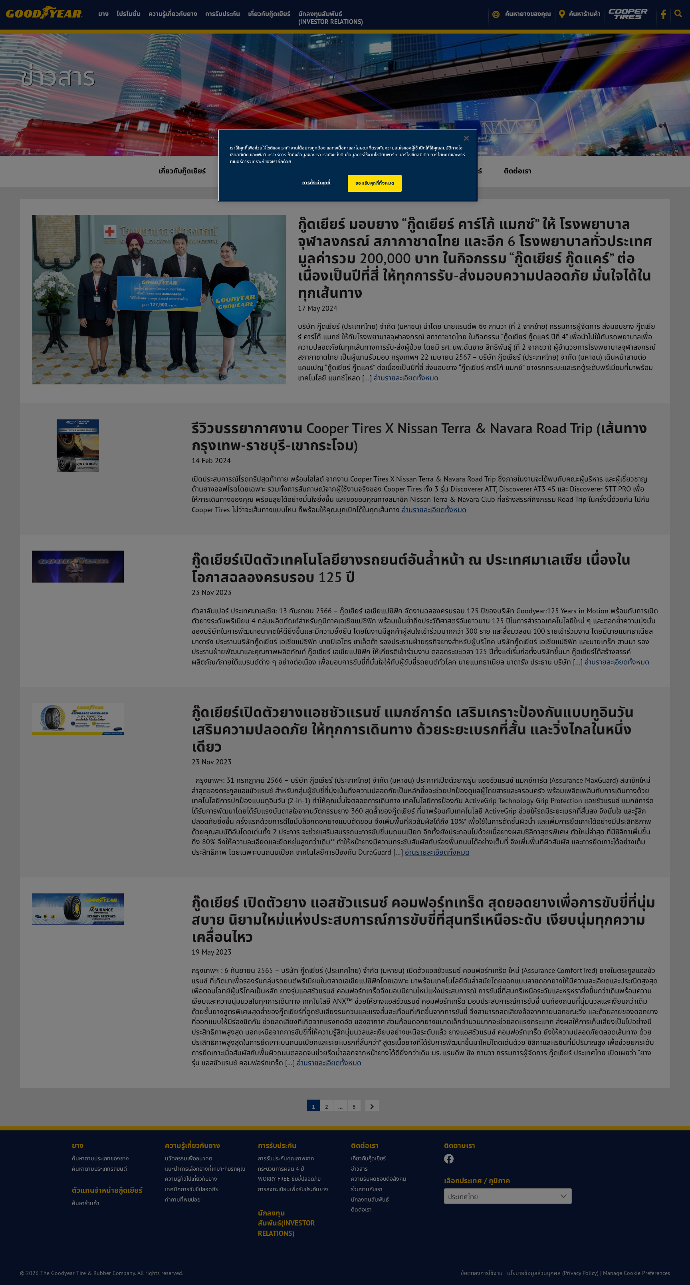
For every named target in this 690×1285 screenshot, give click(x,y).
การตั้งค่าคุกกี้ (316, 182)
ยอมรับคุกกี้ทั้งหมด (374, 183)
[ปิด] (466, 138)
